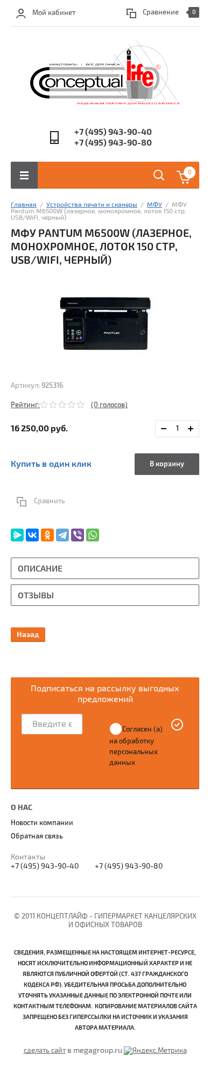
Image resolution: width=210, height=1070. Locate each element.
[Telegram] (62, 535)
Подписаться (177, 724)
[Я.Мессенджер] (17, 535)
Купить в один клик (51, 464)
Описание (40, 568)
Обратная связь (37, 836)
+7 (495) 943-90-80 (113, 143)
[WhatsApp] (92, 535)
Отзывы (36, 595)
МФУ (154, 205)
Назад (28, 634)
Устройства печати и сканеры (91, 205)
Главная (24, 205)
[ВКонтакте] (32, 535)
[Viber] (77, 535)
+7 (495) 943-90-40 (113, 132)
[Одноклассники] (47, 535)
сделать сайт (45, 1050)
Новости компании (42, 823)
